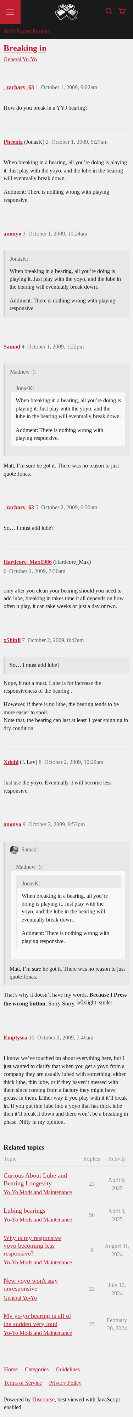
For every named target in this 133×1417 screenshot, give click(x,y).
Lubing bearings (24, 1210)
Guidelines (68, 1369)
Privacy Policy (65, 1383)
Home (11, 1369)
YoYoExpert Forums (27, 31)
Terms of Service (23, 1383)
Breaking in (25, 48)
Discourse (43, 1399)
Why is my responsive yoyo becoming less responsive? (32, 1245)
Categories (37, 1369)
